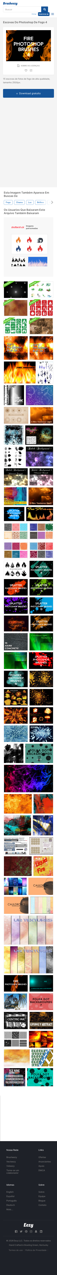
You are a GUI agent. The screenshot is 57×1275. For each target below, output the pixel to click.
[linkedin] (41, 1231)
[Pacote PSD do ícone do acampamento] (41, 289)
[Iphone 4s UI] (16, 846)
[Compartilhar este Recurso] (31, 70)
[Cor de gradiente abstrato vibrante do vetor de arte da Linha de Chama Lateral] (29, 244)
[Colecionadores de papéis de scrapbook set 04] (16, 550)
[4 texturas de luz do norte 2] (41, 642)
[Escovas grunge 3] (18, 866)
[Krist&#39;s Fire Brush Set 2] (41, 348)
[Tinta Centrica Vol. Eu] (16, 1020)
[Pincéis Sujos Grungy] (41, 1020)
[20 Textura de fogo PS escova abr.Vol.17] (41, 1039)
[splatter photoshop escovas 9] (16, 587)
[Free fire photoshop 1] (16, 983)
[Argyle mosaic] (42, 1057)
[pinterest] (26, 1231)
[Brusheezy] (10, 3)
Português (11, 1200)
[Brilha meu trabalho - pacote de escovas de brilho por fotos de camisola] (14, 395)
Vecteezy (11, 1161)
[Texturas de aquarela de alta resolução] (15, 496)
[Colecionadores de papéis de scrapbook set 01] (15, 1039)
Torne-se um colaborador (12, 1171)
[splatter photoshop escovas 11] (41, 587)
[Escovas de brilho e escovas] (39, 395)
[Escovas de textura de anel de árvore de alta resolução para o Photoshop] (14, 1077)
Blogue (41, 1200)
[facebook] (16, 1231)
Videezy (10, 1166)
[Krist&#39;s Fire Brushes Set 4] (18, 804)
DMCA (41, 1170)
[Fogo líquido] (43, 866)
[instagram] (31, 1231)
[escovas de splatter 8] (41, 569)
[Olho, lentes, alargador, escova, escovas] (41, 983)
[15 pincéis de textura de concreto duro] (16, 642)
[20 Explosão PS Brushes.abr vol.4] (41, 697)
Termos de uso (16, 1250)
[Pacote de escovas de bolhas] (14, 456)
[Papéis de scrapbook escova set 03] (41, 531)
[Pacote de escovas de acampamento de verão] (16, 326)
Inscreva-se (44, 14)
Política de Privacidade (36, 1250)
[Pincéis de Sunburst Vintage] (16, 415)
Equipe (41, 1196)
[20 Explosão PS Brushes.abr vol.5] (41, 679)
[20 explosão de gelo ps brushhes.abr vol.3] (16, 733)
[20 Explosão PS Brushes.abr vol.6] (16, 697)
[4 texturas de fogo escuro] (40, 496)
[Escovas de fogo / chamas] (20, 372)
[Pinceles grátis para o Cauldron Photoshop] (40, 886)
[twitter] (21, 1231)
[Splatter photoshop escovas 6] (41, 660)
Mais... (9, 1209)
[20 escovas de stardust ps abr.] (39, 435)
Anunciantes (44, 1161)
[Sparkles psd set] (16, 289)
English (10, 1192)
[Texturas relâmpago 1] (15, 886)
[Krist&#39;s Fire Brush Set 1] (16, 348)
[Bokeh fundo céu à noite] (39, 456)
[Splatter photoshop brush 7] (14, 514)
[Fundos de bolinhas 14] (40, 1077)
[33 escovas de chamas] (16, 623)
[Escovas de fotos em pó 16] (16, 679)
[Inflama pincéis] (39, 514)
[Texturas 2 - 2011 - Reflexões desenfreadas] (28, 959)
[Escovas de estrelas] (45, 372)
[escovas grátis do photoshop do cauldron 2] (16, 905)
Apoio (41, 1166)
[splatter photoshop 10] (41, 623)
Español (10, 1196)
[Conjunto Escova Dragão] (15, 1001)
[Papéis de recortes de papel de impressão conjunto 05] (41, 550)
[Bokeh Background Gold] (16, 477)
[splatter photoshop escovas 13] (41, 605)
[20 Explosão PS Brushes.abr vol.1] (16, 715)
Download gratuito (30, 93)
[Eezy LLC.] (28, 1225)
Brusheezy (11, 1157)
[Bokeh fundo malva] (41, 477)
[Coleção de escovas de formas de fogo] (16, 569)
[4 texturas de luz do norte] (15, 660)
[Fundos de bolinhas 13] (39, 753)
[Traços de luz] (14, 753)
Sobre (41, 1192)
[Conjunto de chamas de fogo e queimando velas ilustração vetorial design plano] (18, 262)
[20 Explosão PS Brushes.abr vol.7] (41, 715)
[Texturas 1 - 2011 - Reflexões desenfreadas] (28, 930)
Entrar (34, 14)
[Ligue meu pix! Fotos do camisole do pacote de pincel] (14, 435)
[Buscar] (44, 9)
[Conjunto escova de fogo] (28, 778)
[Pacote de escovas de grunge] (41, 326)
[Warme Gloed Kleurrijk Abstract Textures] (17, 1057)
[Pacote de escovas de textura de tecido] (16, 308)
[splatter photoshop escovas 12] (16, 605)
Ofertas (42, 1157)
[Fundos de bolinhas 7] (41, 1001)
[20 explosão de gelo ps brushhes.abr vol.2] (41, 733)
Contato (42, 1205)
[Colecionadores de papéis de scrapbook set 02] (16, 531)
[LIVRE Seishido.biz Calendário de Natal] (41, 846)
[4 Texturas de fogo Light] (41, 415)
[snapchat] (36, 1231)
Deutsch (10, 1205)
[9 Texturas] (41, 905)
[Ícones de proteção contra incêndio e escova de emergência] (41, 308)
